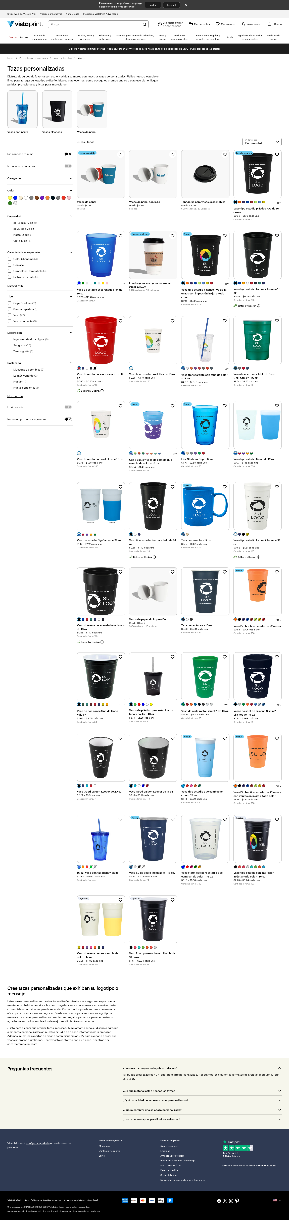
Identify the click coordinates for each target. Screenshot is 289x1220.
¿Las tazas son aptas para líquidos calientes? (151, 1119)
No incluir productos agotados (26, 419)
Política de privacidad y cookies (46, 1200)
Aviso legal (92, 1200)
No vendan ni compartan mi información (182, 1179)
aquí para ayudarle (38, 1143)
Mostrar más (15, 285)
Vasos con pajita (17, 131)
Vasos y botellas (63, 58)
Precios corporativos (50, 13)
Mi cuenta (104, 1146)
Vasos (81, 58)
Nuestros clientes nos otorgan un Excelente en (249, 1165)
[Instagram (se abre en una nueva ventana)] (231, 1201)
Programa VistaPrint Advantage (100, 13)
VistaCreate (72, 13)
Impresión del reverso (21, 166)
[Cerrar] (186, 5)
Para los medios (169, 1170)
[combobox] (96, 24)
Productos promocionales (33, 58)
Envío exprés (15, 407)
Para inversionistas (170, 1165)
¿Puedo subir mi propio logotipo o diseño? (150, 1067)
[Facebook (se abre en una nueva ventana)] (219, 1201)
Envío (102, 1155)
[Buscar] (144, 24)
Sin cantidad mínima (20, 153)
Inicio (10, 58)
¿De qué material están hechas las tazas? (149, 1090)
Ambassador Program (172, 1155)
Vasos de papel (86, 131)
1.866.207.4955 (14, 1200)
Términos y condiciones (74, 1200)
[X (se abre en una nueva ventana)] (225, 1201)
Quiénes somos (168, 1146)
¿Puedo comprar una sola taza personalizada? (152, 1109)
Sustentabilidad (169, 1175)
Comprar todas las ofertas (205, 48)
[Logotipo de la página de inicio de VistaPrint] (25, 24)
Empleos (165, 1150)
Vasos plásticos (52, 131)
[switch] (68, 154)
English (153, 5)
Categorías (14, 178)
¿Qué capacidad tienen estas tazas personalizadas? (155, 1100)
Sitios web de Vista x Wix (21, 13)
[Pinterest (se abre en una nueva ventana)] (237, 1201)
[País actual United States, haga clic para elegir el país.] (277, 1200)
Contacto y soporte (109, 1150)
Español (171, 5)
